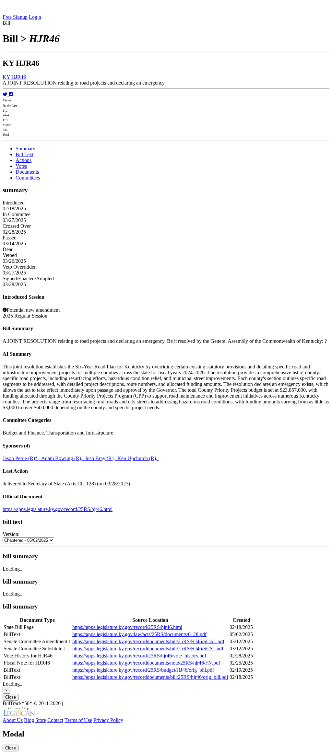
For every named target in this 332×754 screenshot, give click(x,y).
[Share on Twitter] (6, 94)
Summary (25, 148)
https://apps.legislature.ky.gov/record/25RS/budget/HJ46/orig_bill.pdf (143, 670)
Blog (29, 720)
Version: (11, 534)
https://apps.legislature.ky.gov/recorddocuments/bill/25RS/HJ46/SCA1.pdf (148, 641)
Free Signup (15, 17)
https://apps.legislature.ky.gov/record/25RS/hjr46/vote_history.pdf (139, 655)
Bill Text (24, 154)
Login (35, 17)
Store (40, 720)
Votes (21, 166)
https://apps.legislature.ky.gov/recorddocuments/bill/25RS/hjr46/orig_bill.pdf (150, 677)
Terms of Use (78, 720)
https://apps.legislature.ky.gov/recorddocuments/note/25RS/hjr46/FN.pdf (146, 663)
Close (10, 697)
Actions (23, 160)
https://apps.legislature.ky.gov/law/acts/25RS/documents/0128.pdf (139, 634)
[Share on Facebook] (11, 94)
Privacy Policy (108, 720)
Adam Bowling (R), (63, 458)
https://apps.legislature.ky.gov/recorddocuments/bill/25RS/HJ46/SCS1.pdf (147, 648)
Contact (55, 720)
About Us (13, 720)
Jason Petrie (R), (22, 458)
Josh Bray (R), (101, 458)
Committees (28, 177)
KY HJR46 (14, 77)
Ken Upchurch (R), (138, 458)
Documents (27, 172)
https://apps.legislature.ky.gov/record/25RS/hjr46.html (58, 509)
